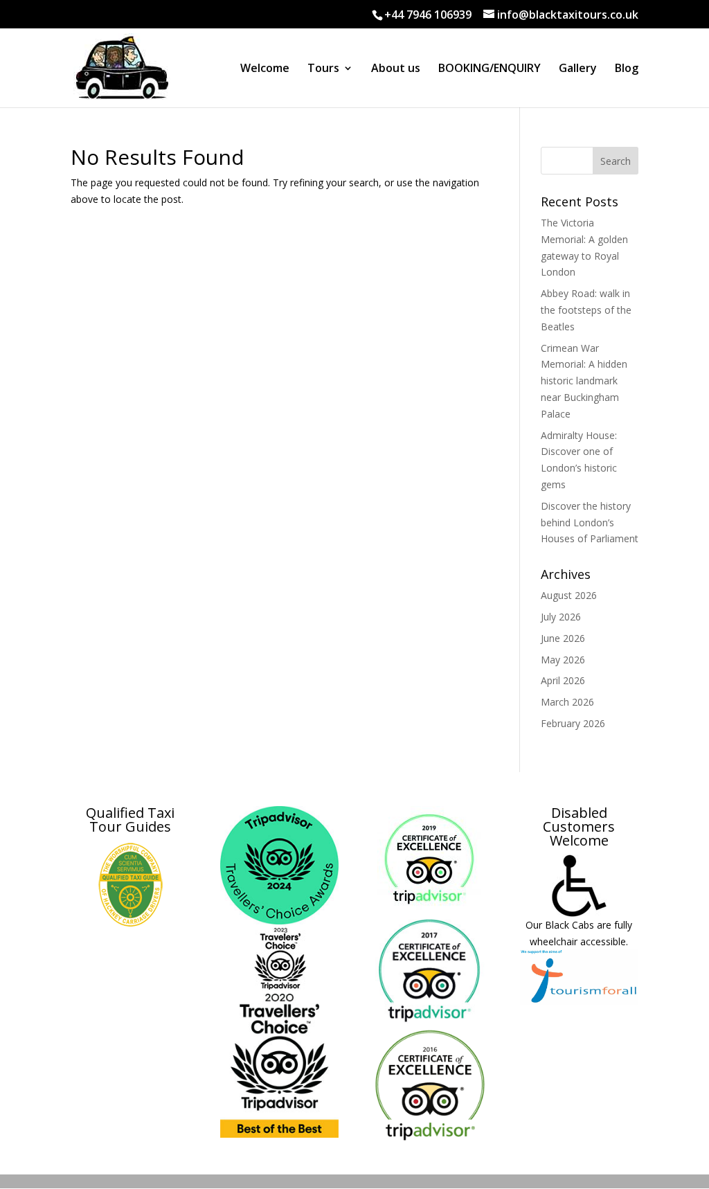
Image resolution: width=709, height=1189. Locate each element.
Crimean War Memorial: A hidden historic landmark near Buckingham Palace (584, 380)
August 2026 (569, 595)
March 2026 (567, 701)
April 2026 (563, 680)
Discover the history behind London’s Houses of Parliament (589, 522)
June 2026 (563, 638)
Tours (323, 69)
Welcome (264, 69)
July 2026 (561, 616)
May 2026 (563, 659)
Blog (626, 69)
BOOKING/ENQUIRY (489, 69)
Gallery (578, 69)
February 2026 (573, 723)
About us (395, 69)
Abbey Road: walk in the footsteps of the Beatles (586, 310)
